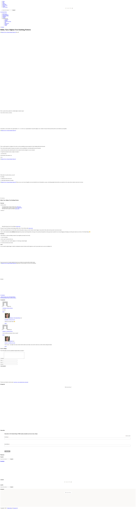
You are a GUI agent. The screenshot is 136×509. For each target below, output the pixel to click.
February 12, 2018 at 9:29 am (7, 331)
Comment (2, 358)
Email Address (7, 444)
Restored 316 (15, 508)
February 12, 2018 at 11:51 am (10, 342)
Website (1, 364)
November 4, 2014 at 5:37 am (10, 319)
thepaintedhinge (68, 387)
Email (1, 362)
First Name (6, 437)
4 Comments (2, 295)
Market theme (9, 508)
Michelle (11, 341)
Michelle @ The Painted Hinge (15, 317)
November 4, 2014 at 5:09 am (8, 308)
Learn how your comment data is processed (21, 382)
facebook (2, 461)
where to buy (19, 206)
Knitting (2, 27)
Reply (4, 311)
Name (1, 360)
